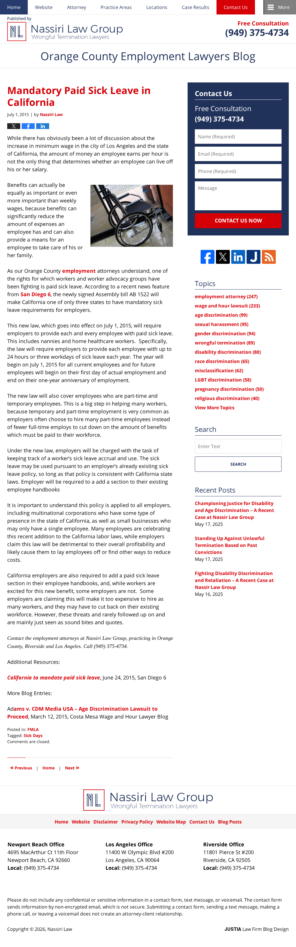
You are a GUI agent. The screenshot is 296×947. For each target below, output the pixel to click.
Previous (21, 767)
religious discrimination (227, 398)
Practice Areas (116, 7)
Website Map (171, 822)
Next (72, 767)
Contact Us (236, 7)
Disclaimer (105, 822)
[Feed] (269, 257)
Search (238, 464)
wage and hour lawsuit (227, 306)
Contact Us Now (238, 220)
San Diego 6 (36, 294)
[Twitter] (223, 257)
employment (79, 270)
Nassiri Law (59, 929)
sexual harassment (221, 324)
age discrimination (221, 315)
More (284, 7)
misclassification (219, 370)
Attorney (76, 7)
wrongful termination (225, 343)
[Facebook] (207, 257)
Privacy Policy (137, 822)
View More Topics (214, 407)
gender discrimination (225, 333)
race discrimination (222, 361)
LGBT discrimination (223, 380)
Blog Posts (230, 822)
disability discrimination (228, 352)
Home (14, 7)
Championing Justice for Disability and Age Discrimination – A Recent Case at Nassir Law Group (234, 510)
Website (44, 7)
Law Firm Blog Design (257, 929)
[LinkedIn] (238, 257)
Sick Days (33, 735)
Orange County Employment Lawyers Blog (65, 29)
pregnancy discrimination (229, 389)
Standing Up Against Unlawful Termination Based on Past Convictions (229, 545)
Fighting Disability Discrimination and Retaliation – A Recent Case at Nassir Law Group (234, 580)
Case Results (195, 7)
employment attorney (226, 296)
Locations (156, 7)
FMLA (33, 729)
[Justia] (253, 257)
